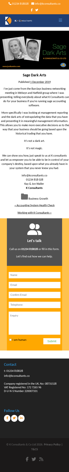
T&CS (34, 449)
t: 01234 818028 (13, 371)
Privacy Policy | (53, 444)
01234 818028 (20, 3)
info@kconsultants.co (47, 3)
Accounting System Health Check (34, 205)
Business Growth (38, 198)
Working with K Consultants (34, 212)
